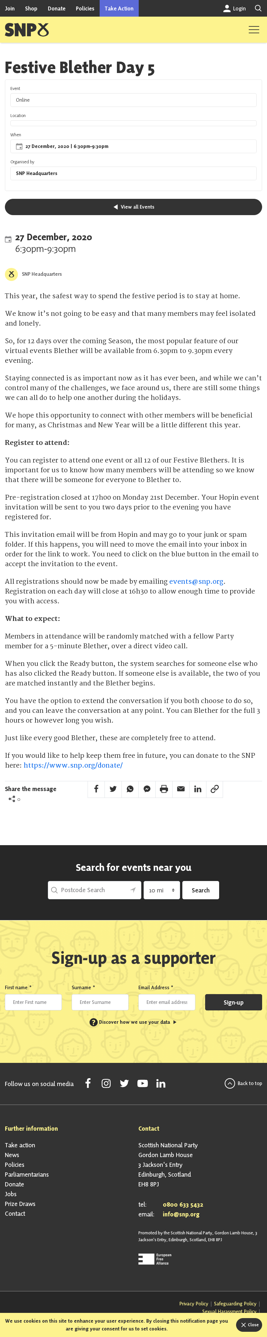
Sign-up (234, 1002)
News (12, 1155)
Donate (56, 8)
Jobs (11, 1194)
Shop (31, 8)
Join (10, 8)
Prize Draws (20, 1203)
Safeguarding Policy (235, 1303)
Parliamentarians (27, 1174)
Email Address (156, 987)
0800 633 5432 (183, 1204)
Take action (20, 1145)
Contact (15, 1213)
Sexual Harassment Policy (229, 1311)
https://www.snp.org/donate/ (73, 765)
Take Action (119, 8)
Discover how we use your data (131, 1022)
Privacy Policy (193, 1303)
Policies (85, 8)
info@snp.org (181, 1214)
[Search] (258, 8)
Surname (83, 987)
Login (239, 8)
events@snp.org (196, 582)
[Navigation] (254, 30)
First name (18, 987)
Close (253, 1325)
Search (201, 890)
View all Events (136, 206)
